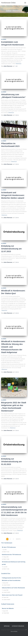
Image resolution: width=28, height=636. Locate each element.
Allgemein (3, 39)
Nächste (18, 539)
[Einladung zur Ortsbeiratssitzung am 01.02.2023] (14, 444)
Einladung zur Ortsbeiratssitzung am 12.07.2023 (11, 248)
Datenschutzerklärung (18, 626)
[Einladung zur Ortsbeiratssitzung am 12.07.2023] (14, 231)
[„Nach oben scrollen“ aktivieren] (25, 633)
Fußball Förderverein (7, 604)
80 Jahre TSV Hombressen (9, 547)
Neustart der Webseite (8, 608)
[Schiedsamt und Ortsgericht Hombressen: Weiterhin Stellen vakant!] (14, 178)
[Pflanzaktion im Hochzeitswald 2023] (14, 129)
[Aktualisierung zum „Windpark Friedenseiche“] (14, 80)
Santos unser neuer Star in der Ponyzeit (12, 595)
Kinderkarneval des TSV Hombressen (11, 554)
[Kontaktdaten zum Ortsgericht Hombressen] (14, 27)
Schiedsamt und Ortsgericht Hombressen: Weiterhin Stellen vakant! (12, 195)
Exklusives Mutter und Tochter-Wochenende (13, 587)
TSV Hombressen (6, 543)
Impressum (6, 626)
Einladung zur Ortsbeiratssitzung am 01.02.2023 (11, 461)
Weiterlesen (18, 63)
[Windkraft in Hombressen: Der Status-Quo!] (14, 276)
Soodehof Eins (5, 573)
